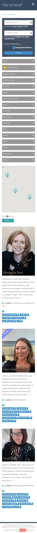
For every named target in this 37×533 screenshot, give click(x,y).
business (20, 26)
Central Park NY (9, 39)
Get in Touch (14, 530)
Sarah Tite (9, 458)
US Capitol (25, 37)
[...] (21, 298)
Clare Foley (10, 369)
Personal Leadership (8, 14)
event (26, 26)
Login (25, 530)
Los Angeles (17, 37)
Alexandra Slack (13, 272)
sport (15, 26)
